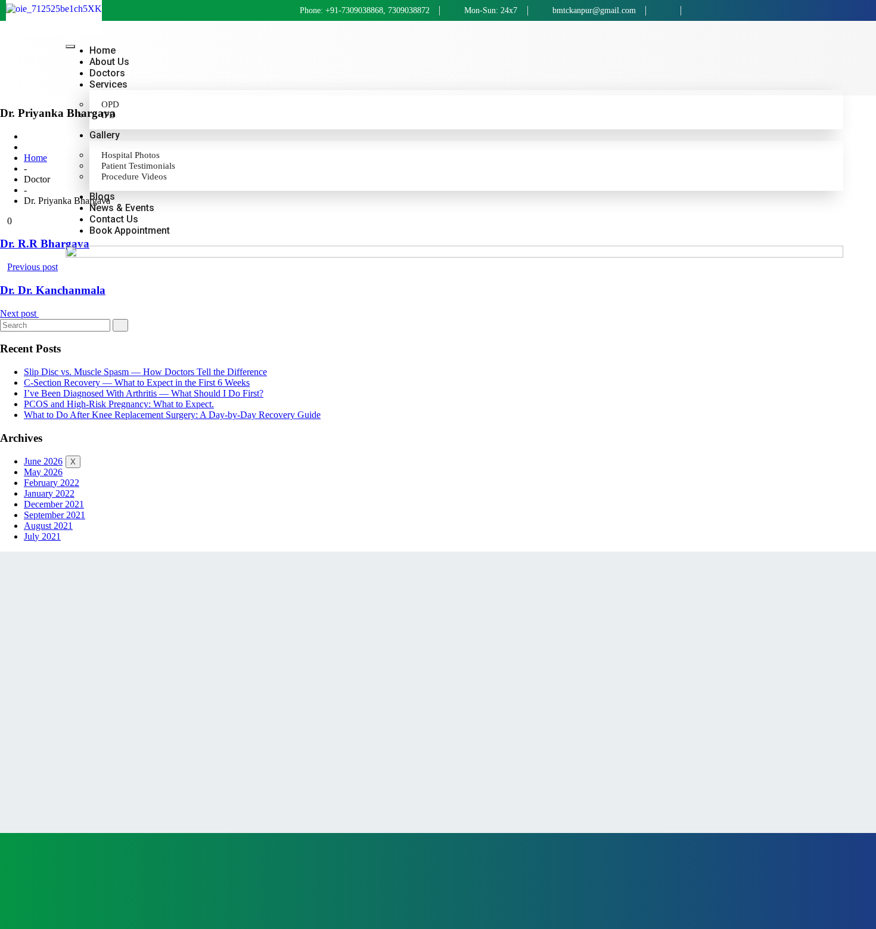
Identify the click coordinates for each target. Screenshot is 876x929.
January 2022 (49, 493)
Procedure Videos (134, 176)
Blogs (102, 196)
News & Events (121, 207)
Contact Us (113, 219)
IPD (108, 115)
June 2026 (43, 461)
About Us (109, 61)
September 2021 (54, 515)
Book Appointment (129, 230)
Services (108, 84)
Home (102, 50)
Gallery (104, 135)
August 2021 (48, 526)
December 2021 (54, 504)
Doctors (107, 73)
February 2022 (51, 483)
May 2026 (43, 472)
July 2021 (42, 536)
